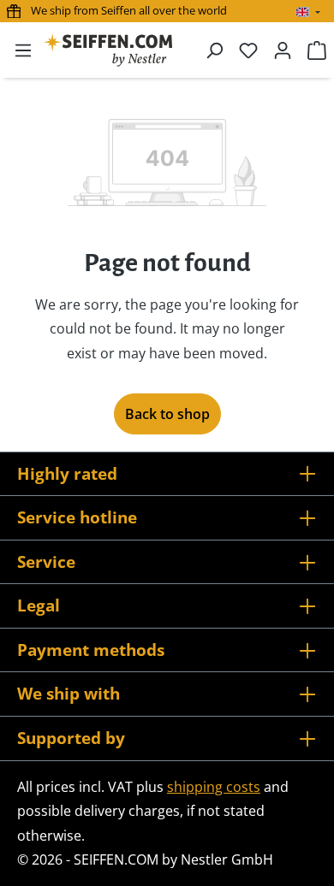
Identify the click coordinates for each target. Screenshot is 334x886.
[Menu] (23, 49)
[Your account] (282, 49)
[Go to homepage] (108, 50)
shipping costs (213, 786)
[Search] (214, 49)
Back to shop (167, 414)
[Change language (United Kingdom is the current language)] (307, 12)
